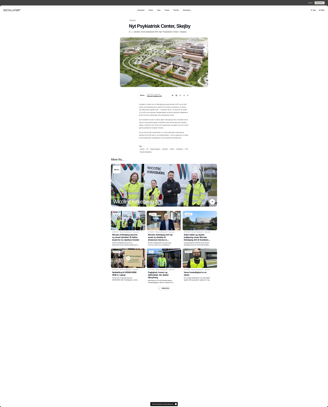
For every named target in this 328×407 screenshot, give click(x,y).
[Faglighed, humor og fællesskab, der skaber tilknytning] (164, 266)
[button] (212, 202)
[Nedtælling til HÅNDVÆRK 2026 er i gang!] (128, 265)
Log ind (310, 2)
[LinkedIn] (176, 95)
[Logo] (11, 10)
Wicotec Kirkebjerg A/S (154, 96)
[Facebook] (173, 95)
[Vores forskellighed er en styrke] (200, 265)
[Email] (184, 95)
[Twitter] (180, 95)
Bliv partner (319, 2)
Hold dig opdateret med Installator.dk (163, 404)
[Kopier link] (188, 95)
